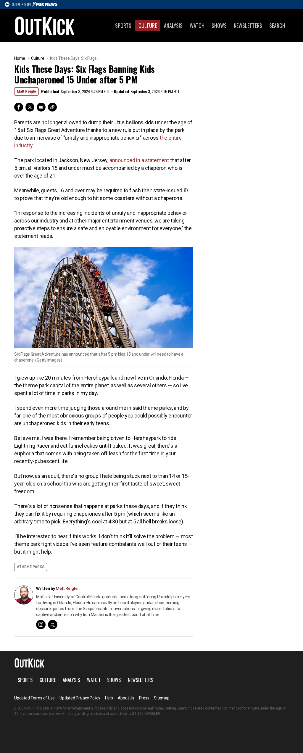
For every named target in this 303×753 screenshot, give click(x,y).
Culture (147, 25)
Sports (123, 25)
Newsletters (248, 25)
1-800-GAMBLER (147, 714)
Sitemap (161, 698)
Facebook (18, 107)
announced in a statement (139, 160)
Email (41, 107)
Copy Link (52, 107)
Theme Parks (31, 567)
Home (19, 58)
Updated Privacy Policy (79, 698)
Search (277, 25)
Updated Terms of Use (34, 698)
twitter (52, 624)
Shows (219, 25)
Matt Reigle (26, 91)
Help (109, 698)
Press (144, 698)
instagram (41, 624)
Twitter (29, 107)
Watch (197, 25)
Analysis (173, 25)
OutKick (45, 25)
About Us (126, 698)
